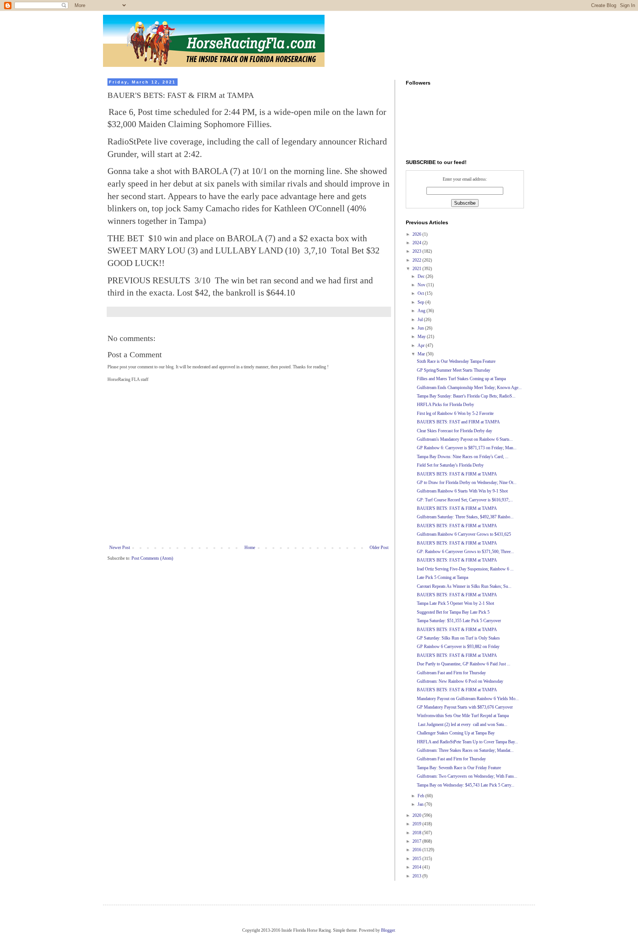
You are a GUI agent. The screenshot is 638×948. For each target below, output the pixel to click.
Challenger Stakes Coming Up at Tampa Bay (456, 733)
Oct (421, 293)
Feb (421, 795)
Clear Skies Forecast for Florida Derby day (454, 430)
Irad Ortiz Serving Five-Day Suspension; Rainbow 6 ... (465, 569)
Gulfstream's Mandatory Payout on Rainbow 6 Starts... (465, 439)
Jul (421, 319)
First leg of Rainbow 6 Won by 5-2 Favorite (455, 413)
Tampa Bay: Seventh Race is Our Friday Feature (459, 767)
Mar (422, 354)
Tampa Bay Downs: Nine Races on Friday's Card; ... (462, 456)
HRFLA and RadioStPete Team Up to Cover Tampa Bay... (467, 741)
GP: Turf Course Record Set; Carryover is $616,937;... (465, 499)
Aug (422, 310)
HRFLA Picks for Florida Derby (445, 404)
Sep (421, 302)
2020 (417, 815)
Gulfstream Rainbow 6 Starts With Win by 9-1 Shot (462, 491)
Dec (422, 276)
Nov (422, 284)
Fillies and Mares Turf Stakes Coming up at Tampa (461, 378)
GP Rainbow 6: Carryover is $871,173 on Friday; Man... (467, 447)
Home (249, 547)
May (422, 336)
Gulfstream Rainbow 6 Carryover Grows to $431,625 (464, 534)
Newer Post (119, 547)
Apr (422, 345)
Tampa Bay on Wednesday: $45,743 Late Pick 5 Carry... (465, 785)
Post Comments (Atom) (152, 558)
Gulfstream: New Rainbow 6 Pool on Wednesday (460, 681)
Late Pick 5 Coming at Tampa (442, 577)
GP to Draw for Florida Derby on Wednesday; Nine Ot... (467, 482)
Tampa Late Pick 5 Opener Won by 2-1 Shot (455, 603)
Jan (421, 804)
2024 (417, 242)
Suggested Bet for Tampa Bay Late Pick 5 (453, 612)
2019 (417, 823)
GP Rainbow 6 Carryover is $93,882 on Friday (458, 646)
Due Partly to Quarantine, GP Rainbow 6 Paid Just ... (463, 663)
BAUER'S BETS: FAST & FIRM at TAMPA (457, 474)
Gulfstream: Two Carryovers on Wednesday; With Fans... (467, 776)
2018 (417, 832)
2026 (417, 234)
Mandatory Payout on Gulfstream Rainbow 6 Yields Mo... (468, 698)
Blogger (388, 930)
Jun (421, 328)
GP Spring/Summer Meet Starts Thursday (453, 370)
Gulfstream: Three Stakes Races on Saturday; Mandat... (465, 750)
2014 (417, 867)
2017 (417, 841)
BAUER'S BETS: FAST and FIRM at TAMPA (458, 421)
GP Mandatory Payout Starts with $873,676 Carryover (465, 707)
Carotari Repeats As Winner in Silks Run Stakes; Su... (464, 586)
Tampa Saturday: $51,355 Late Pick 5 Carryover (459, 620)
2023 (417, 251)
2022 (417, 260)
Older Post (379, 547)
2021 (417, 268)
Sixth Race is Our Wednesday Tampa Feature (456, 361)
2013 (417, 876)
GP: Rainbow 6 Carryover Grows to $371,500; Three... (465, 551)
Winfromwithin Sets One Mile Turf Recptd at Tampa (463, 715)
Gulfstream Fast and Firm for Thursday (451, 672)
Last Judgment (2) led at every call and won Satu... (462, 724)
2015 (417, 858)
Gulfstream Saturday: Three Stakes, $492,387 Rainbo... (465, 516)
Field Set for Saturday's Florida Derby (450, 465)
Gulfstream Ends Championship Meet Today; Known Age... (469, 387)
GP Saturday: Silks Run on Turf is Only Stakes (458, 638)
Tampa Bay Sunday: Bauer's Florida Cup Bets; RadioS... (466, 396)
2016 (417, 849)
